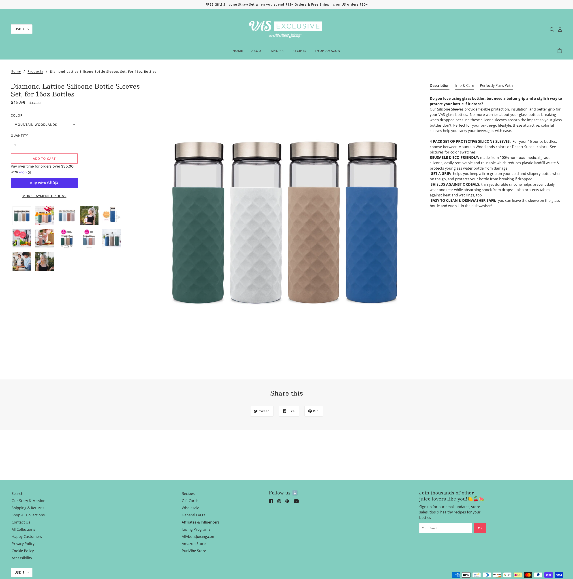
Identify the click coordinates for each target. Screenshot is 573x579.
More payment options (44, 196)
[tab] (439, 86)
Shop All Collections (28, 515)
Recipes (188, 493)
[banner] (287, 28)
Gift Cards (190, 500)
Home (16, 71)
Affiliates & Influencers (201, 522)
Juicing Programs (196, 529)
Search (17, 493)
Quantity (17, 135)
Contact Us (21, 522)
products (35, 71)
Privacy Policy (23, 543)
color (17, 115)
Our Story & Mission (28, 500)
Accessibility (22, 558)
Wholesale (190, 507)
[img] (552, 29)
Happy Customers (27, 536)
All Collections (23, 529)
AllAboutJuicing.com (198, 536)
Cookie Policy (23, 550)
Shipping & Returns (28, 507)
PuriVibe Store (194, 550)
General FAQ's (193, 515)
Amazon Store (194, 543)
